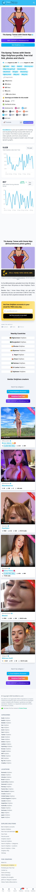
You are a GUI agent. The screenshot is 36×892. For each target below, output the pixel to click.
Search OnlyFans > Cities (8, 848)
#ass (13, 66)
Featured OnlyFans (6, 841)
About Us (3, 862)
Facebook (5, 327)
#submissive (21, 69)
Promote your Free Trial (7, 868)
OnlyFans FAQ (5, 850)
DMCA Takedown (6, 875)
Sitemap (3, 853)
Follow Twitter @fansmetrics (9, 882)
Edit (13, 101)
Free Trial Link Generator (9, 831)
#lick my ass (29, 66)
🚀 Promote (7, 122)
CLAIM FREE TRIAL (9, 446)
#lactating (23, 72)
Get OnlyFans (18, 45)
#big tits (24, 74)
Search (15, 891)
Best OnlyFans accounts (8, 827)
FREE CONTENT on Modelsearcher (18, 40)
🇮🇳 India (6, 66)
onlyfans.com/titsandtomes (18, 278)
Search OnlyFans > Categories (9, 843)
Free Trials (4, 834)
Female (7, 101)
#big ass (16, 74)
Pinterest (22, 327)
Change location (9, 77)
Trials (9, 891)
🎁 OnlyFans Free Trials (17, 396)
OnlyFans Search (6, 839)
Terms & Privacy (5, 872)
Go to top (27, 891)
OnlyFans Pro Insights (7, 877)
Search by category (17, 387)
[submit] (18, 316)
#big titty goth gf (9, 69)
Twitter (13, 327)
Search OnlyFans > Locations (9, 846)
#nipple (15, 72)
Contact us (4, 870)
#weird (19, 66)
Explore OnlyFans (6, 829)
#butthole (6, 72)
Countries (33, 891)
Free (3, 891)
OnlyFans (5, 718)
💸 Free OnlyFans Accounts (17, 392)
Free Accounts (5, 836)
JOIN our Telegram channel (9, 879)
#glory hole (7, 74)
